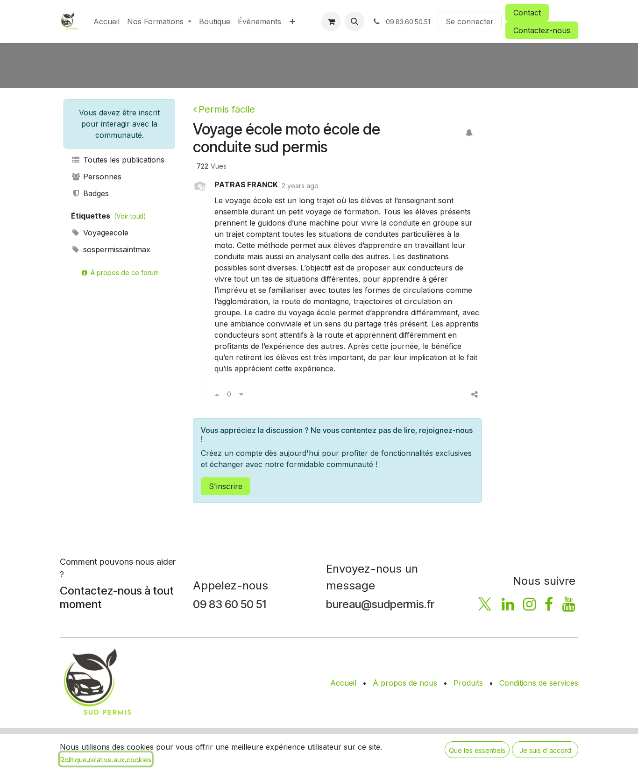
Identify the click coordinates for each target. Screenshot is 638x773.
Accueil (343, 683)
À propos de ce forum (124, 273)
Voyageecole (104, 232)
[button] (354, 21)
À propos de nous (405, 683)
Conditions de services (538, 683)
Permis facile (226, 109)
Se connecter (470, 21)
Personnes (101, 176)
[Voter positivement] (217, 394)
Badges (95, 193)
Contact (527, 12)
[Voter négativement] (241, 394)
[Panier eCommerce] (331, 21)
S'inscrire (225, 486)
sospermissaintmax (115, 249)
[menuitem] (106, 21)
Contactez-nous (541, 30)
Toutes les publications (122, 159)
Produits (468, 683)
